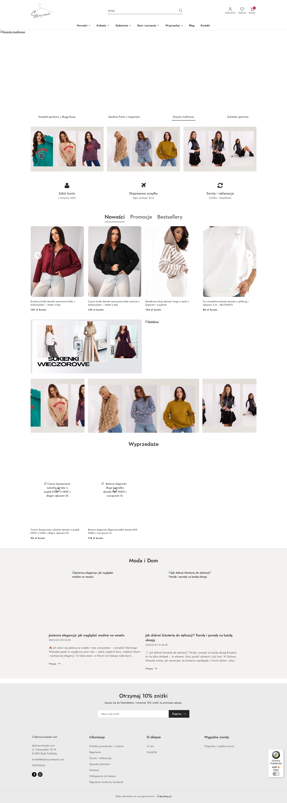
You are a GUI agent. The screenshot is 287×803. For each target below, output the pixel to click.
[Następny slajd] (280, 71)
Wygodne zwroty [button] (216, 737)
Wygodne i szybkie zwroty (219, 746)
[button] (103, 26)
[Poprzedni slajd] (7, 71)
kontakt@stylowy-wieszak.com (48, 759)
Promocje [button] (141, 217)
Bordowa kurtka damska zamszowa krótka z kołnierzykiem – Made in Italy (53, 303)
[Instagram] (40, 774)
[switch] (276, 774)
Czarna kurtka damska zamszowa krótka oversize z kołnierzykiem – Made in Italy (113, 303)
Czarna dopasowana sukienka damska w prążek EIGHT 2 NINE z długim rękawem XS (55, 531)
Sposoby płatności (99, 764)
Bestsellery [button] (169, 217)
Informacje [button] (97, 737)
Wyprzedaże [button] (144, 444)
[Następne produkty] (249, 255)
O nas (150, 746)
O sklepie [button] (154, 737)
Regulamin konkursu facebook (106, 782)
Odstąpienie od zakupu (102, 776)
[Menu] (282, 751)
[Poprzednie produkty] (38, 255)
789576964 (38, 765)
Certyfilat (152, 752)
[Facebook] (34, 774)
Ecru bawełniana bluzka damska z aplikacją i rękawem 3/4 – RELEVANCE (226, 303)
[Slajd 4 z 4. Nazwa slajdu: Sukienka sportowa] (143, 71)
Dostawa (94, 770)
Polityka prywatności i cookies (106, 746)
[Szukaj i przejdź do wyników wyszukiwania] (180, 10)
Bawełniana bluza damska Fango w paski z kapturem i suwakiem (167, 303)
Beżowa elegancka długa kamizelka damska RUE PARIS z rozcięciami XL (112, 531)
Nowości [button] (115, 217)
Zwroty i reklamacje (100, 758)
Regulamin (95, 752)
